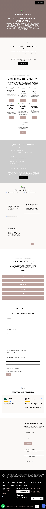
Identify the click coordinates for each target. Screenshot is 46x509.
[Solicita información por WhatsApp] (3, 506)
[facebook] (19, 499)
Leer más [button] (20, 409)
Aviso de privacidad (35, 488)
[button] (34, 432)
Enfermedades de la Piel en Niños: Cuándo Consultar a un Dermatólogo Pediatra (32, 206)
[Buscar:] (22, 491)
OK (36, 506)
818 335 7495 (36, 438)
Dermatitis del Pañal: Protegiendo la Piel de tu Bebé (13, 206)
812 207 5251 (9, 488)
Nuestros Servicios (35, 491)
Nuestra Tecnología (35, 492)
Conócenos (33, 490)
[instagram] (21, 499)
